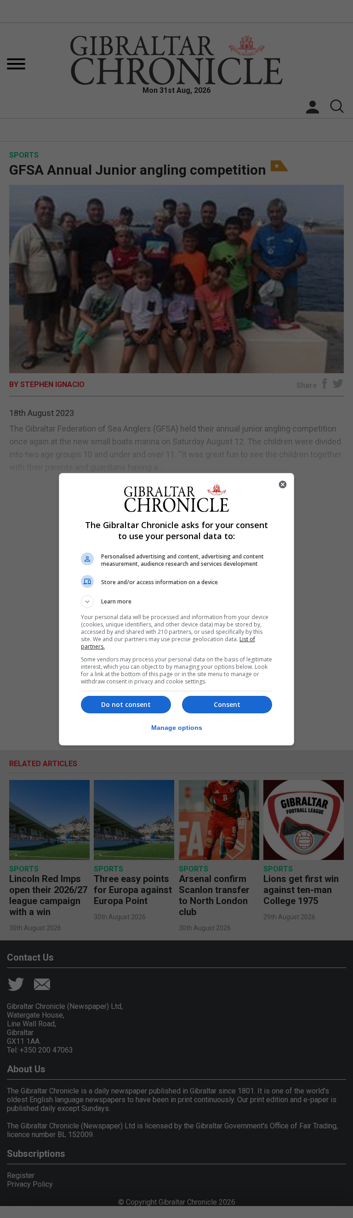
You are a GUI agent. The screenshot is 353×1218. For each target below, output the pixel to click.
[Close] (282, 484)
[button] (176, 601)
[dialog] (176, 609)
